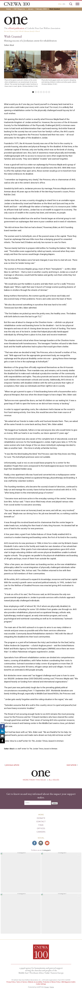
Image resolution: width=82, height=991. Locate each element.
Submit (54, 803)
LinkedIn (2, 731)
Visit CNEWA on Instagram (41, 843)
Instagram (46, 850)
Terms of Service (21, 982)
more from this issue (34, 780)
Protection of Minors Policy (51, 982)
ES (64, 4)
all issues (54, 780)
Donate (41, 818)
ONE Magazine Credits (68, 982)
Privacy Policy (11, 982)
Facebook (2, 726)
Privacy (46, 987)
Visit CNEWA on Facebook (34, 843)
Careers (41, 832)
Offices (41, 828)
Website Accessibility (35, 982)
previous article (12, 765)
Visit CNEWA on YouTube (47, 843)
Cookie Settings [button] (41, 984)
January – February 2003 (37, 9)
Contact (41, 821)
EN (59, 4)
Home (8, 9)
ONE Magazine (19, 9)
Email (2, 736)
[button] (20, 872)
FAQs (40, 825)
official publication (16, 28)
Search (70, 4)
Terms (52, 987)
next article (71, 765)
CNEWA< (17, 4)
